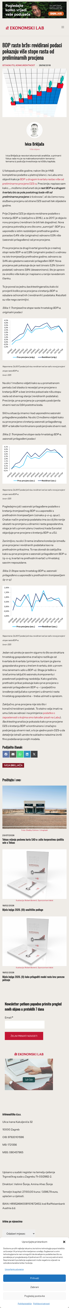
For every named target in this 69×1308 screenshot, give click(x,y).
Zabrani (34, 1287)
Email (9, 1017)
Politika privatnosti (41, 1303)
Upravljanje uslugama (14, 1269)
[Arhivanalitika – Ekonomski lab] (24, 27)
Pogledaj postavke (34, 1295)
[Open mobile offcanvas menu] (64, 28)
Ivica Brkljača (34, 144)
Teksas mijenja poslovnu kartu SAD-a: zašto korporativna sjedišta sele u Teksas (33, 840)
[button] (64, 1241)
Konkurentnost (25, 65)
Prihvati (34, 1278)
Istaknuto (8, 65)
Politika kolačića (25, 1303)
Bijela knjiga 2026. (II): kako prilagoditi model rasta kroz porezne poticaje (33, 978)
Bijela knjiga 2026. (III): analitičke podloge (22, 910)
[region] (34, 10)
